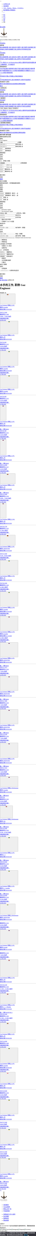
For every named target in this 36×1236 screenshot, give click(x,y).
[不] (28, 1235)
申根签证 (4, 242)
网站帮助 (22, 84)
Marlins (13, 62)
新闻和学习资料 (19, 80)
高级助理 (5, 47)
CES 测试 (3, 62)
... (3, 11)
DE (4, 19)
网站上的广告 (7, 1209)
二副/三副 (11, 47)
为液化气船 (16, 68)
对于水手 (2, 134)
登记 (1, 27)
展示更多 (2, 175)
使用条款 (6, 1218)
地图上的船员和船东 (17, 76)
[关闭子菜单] (0, 51)
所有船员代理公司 (5, 76)
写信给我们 (27, 80)
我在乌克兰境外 (6, 219)
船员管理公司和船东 (9, 10)
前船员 (4, 258)
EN (4, 16)
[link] (10, 40)
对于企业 (8, 134)
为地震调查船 (5, 70)
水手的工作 (6, 4)
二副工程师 (23, 47)
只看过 (4, 262)
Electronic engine (6, 209)
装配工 (13, 49)
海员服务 (6, 1205)
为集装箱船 (20, 70)
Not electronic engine (7, 211)
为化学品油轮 (4, 68)
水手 (21, 49)
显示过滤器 (3, 181)
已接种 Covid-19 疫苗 (8, 221)
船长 (1, 47)
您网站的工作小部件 (9, 1214)
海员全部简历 (27, 59)
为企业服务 (6, 1207)
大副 (9, 49)
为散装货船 (9, 72)
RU (4, 14)
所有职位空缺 (27, 49)
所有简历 (2, 53)
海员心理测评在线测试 (25, 62)
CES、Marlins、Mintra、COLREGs (13, 8)
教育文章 (2, 84)
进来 (4, 27)
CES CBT (8, 62)
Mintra (17, 62)
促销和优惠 (16, 84)
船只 (13, 80)
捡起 (1, 177)
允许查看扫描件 (6, 260)
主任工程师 (17, 47)
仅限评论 (4, 248)
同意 (26, 1235)
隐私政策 (6, 1220)
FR (4, 20)
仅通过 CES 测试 (7, 246)
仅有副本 (4, 268)
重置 (1, 179)
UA (4, 17)
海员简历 (6, 6)
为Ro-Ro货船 (13, 70)
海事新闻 (8, 84)
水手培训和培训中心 (6, 80)
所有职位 (2, 43)
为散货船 (10, 68)
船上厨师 (17, 49)
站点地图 (6, 1216)
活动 (12, 84)
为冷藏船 (26, 70)
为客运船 (26, 68)
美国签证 (4, 240)
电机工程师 (4, 49)
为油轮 (22, 68)
